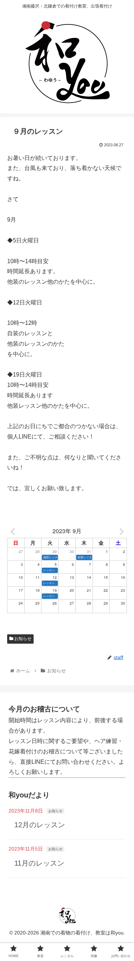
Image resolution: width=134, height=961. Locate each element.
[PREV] (14, 531)
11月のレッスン (39, 863)
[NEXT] (120, 531)
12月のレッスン (39, 825)
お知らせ (22, 638)
